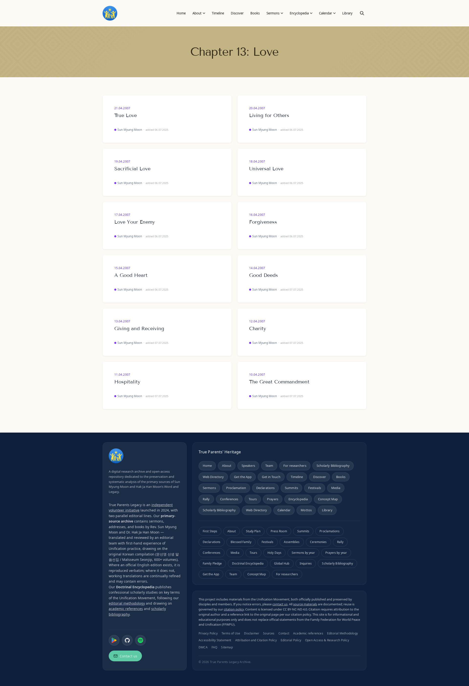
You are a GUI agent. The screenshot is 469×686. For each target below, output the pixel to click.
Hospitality (127, 382)
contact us (280, 604)
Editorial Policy (291, 640)
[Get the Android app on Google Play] (114, 640)
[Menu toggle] (204, 13)
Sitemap (227, 647)
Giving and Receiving (139, 328)
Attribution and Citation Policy (256, 640)
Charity (257, 328)
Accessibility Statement (215, 640)
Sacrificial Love (132, 169)
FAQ (214, 647)
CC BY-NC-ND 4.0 (295, 609)
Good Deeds (263, 275)
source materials (305, 604)
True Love (125, 115)
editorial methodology (127, 603)
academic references (126, 608)
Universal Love (266, 169)
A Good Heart (131, 275)
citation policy (234, 609)
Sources (268, 633)
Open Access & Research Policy (327, 640)
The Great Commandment (279, 382)
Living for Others (269, 115)
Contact (283, 633)
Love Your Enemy (134, 222)
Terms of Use (231, 633)
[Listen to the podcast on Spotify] (140, 640)
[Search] (362, 13)
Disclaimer (251, 633)
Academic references (308, 633)
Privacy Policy (208, 633)
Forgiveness (263, 222)
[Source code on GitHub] (127, 640)
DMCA (203, 647)
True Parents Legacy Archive (230, 662)
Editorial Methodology (342, 633)
